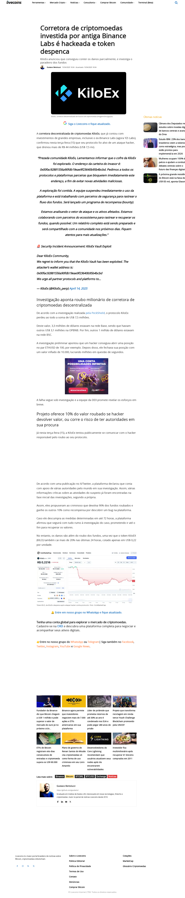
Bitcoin (69, 776)
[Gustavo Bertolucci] (43, 67)
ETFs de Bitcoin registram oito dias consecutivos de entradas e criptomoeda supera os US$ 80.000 (48, 754)
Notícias (112, 776)
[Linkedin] (62, 801)
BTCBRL (79, 776)
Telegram (93, 642)
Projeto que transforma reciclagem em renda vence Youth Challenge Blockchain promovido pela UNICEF (124, 717)
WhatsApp (77, 642)
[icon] (176, 2)
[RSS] (28, 866)
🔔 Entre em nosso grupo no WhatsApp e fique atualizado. (86, 612)
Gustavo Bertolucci (54, 67)
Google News (81, 646)
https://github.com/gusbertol (67, 790)
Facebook (128, 642)
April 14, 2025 (78, 288)
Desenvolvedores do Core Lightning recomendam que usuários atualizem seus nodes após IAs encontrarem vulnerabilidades (99, 758)
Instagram (52, 646)
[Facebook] (58, 801)
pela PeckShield (95, 313)
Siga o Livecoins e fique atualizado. (89, 124)
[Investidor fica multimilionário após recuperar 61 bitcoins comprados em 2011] (125, 739)
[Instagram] (23, 866)
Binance (60, 776)
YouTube (65, 646)
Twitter (41, 646)
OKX (60, 626)
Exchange (101, 776)
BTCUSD (90, 776)
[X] (70, 801)
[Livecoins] (14, 3)
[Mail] (66, 801)
